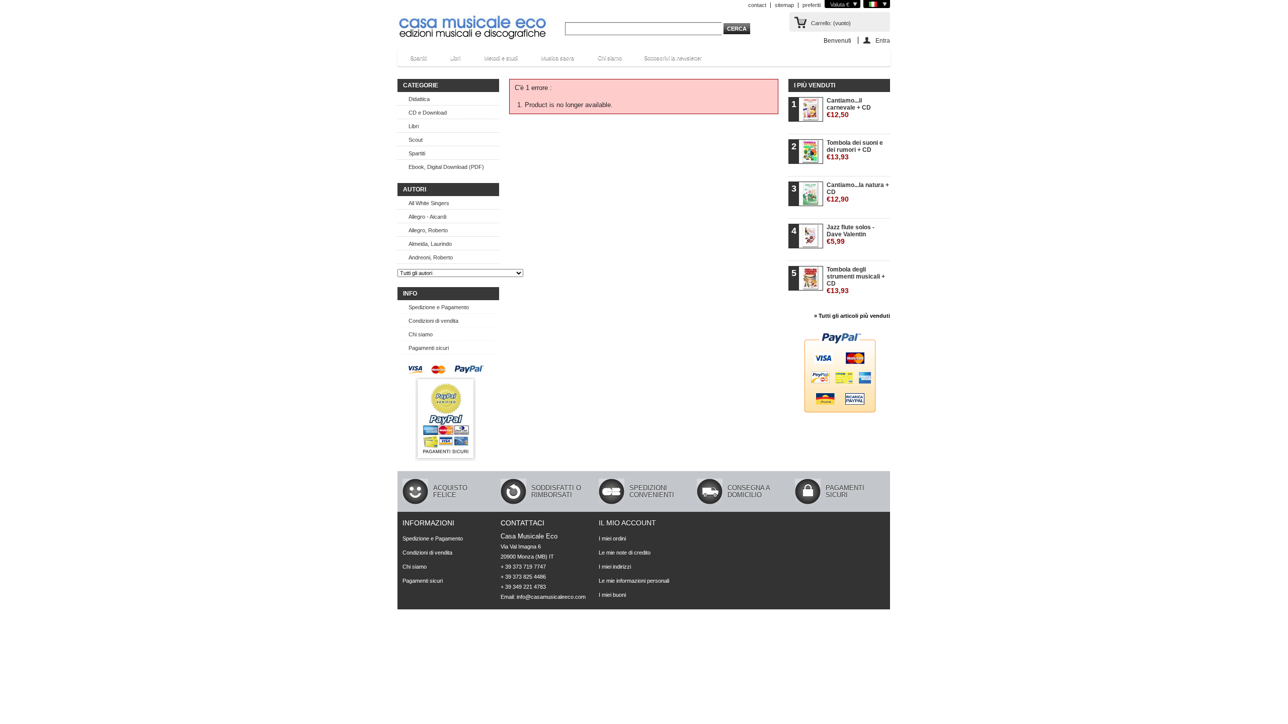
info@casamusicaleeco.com (551, 597)
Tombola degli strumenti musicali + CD (856, 280)
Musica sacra (552, 60)
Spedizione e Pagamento (439, 307)
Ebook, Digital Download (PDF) (446, 167)
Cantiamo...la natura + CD (858, 192)
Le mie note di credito (625, 553)
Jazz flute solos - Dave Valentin (850, 234)
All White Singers (429, 203)
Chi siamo (610, 58)
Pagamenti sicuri (429, 348)
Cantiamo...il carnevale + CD (849, 108)
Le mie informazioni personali (634, 581)
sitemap (784, 5)
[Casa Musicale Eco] (472, 21)
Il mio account (627, 523)
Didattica (419, 99)
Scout (416, 140)
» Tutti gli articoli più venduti (852, 316)
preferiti (811, 5)
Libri (450, 60)
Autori (414, 189)
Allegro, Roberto (428, 230)
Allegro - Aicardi (427, 217)
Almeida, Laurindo (430, 244)
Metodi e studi (496, 60)
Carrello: (821, 23)
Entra (882, 40)
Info (410, 293)
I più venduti (814, 85)
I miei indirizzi (615, 567)
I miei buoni (612, 595)
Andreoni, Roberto (431, 257)
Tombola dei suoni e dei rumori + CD (855, 150)
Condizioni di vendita (433, 321)
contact (757, 5)
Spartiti (413, 60)
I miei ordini (612, 538)
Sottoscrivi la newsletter (673, 58)
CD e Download (428, 113)
